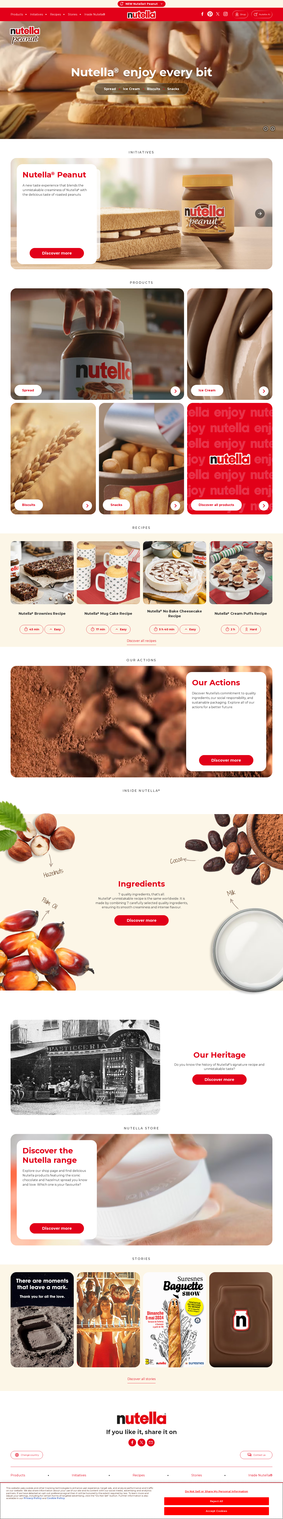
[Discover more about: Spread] (97, 344)
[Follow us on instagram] (225, 14)
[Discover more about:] (229, 458)
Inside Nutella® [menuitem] (260, 1475)
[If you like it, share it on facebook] (132, 1442)
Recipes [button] (55, 14)
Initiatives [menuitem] (79, 1475)
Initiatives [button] (36, 14)
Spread (110, 89)
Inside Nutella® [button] (94, 14)
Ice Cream (131, 89)
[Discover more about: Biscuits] (53, 458)
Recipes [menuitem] (139, 1475)
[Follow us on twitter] (218, 14)
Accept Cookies (216, 1510)
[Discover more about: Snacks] (141, 458)
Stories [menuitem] (196, 1475)
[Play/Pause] (265, 128)
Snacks (173, 89)
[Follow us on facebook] (202, 14)
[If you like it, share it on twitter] (141, 1442)
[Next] (260, 213)
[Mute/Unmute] (272, 128)
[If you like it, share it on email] (151, 1442)
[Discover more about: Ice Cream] (229, 344)
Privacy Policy (33, 1498)
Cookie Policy (56, 1498)
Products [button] (17, 14)
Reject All (216, 1501)
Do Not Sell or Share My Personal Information (216, 1491)
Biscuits (153, 89)
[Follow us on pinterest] (210, 14)
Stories (72, 14)
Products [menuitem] (18, 1475)
